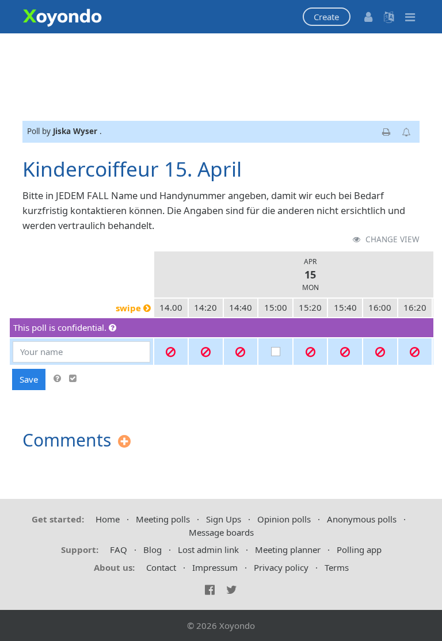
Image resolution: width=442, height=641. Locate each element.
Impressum (215, 567)
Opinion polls (284, 519)
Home (108, 519)
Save (29, 379)
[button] (327, 17)
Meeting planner (288, 549)
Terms (337, 567)
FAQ (118, 549)
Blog (152, 549)
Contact (161, 567)
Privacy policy (281, 567)
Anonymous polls (362, 519)
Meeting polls (163, 519)
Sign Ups (223, 519)
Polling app (359, 549)
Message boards (221, 532)
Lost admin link (208, 549)
